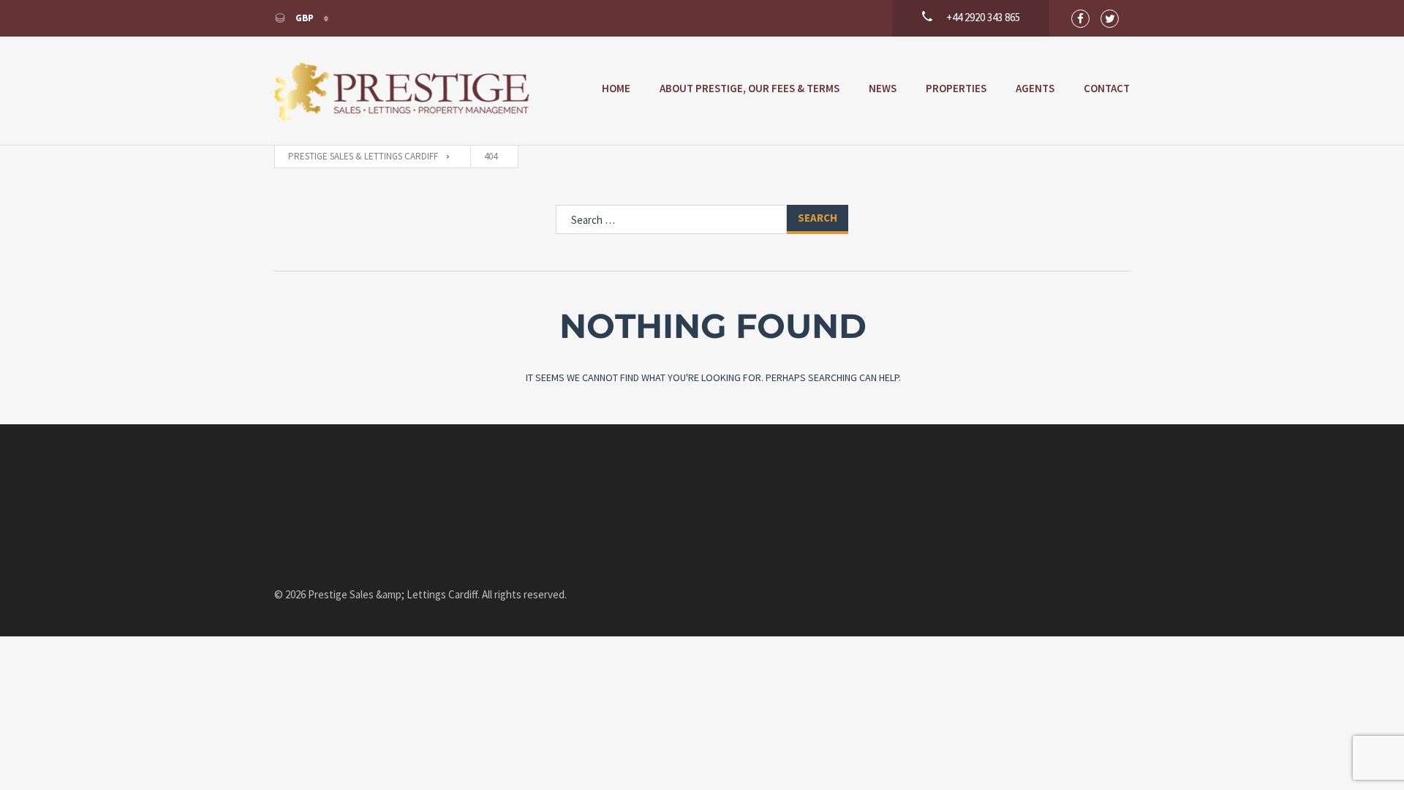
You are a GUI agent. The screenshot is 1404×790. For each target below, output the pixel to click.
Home (616, 88)
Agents (1035, 88)
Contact (1107, 88)
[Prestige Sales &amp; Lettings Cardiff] (402, 91)
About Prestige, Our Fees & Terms (749, 88)
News (883, 88)
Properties (956, 88)
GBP (304, 18)
